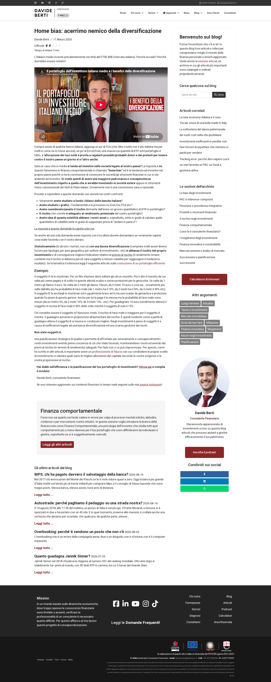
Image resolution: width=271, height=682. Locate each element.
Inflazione (212, 322)
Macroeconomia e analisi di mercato (202, 250)
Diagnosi (195, 615)
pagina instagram (150, 384)
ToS (56, 660)
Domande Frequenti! (143, 622)
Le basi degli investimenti (195, 193)
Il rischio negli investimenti (196, 218)
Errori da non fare (191, 322)
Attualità (208, 303)
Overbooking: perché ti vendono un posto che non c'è (79, 532)
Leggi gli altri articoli (57, 444)
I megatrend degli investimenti (198, 238)
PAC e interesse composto (196, 199)
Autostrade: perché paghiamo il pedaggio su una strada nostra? (88, 503)
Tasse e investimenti (194, 309)
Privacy (40, 660)
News (187, 13)
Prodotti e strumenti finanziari (198, 212)
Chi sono (136, 13)
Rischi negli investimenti (196, 335)
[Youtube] (42, 3)
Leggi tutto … (43, 495)
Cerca (220, 94)
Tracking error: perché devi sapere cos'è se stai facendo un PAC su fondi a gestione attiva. (204, 164)
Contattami (230, 13)
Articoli (227, 602)
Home (123, 13)
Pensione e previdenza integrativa (201, 205)
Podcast (227, 609)
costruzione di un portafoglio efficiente (141, 263)
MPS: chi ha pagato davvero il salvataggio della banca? (81, 474)
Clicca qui (145, 366)
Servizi (151, 13)
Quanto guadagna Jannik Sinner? (62, 556)
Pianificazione (190, 342)
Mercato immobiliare (194, 316)
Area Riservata (223, 622)
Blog (196, 13)
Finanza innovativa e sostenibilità (200, 244)
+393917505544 (208, 3)
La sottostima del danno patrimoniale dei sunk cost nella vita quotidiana (202, 132)
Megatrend (214, 329)
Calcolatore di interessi (204, 279)
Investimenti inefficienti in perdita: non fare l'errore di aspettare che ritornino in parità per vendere (204, 147)
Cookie (49, 660)
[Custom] (63, 3)
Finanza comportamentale (196, 225)
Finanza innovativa (192, 329)
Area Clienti (213, 13)
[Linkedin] (49, 3)
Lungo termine (190, 303)
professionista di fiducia (107, 351)
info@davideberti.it (228, 3)
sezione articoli (207, 61)
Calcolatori (225, 615)
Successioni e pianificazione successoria (197, 260)
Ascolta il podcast (204, 452)
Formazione (193, 602)
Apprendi (171, 13)
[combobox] (196, 95)
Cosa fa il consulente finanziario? (200, 231)
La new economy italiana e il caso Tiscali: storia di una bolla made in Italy (203, 120)
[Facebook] (35, 3)
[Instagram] (56, 3)
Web (70, 660)
